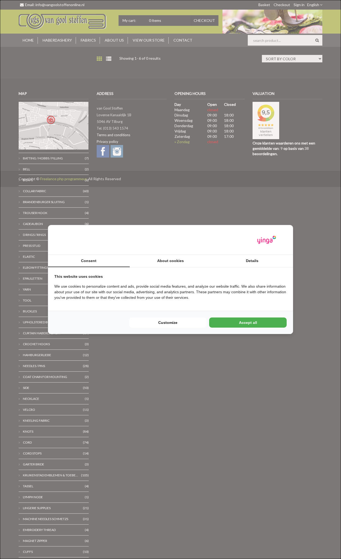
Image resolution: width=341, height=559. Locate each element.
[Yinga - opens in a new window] (267, 239)
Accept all (248, 322)
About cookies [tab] (170, 261)
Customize (167, 322)
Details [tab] (252, 261)
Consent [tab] (88, 261)
